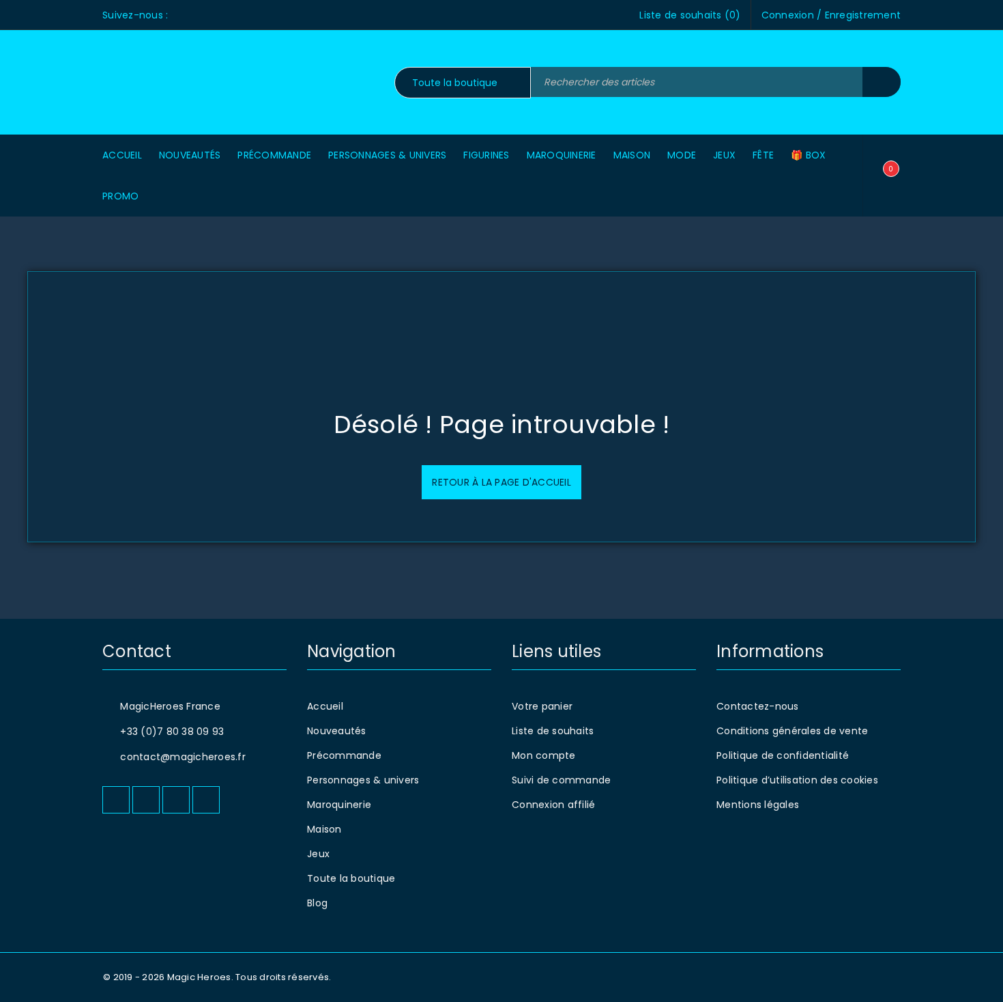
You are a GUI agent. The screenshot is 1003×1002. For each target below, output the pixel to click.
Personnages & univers (363, 780)
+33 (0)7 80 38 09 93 (172, 731)
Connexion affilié (553, 804)
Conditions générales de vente (792, 731)
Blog (317, 903)
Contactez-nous (757, 706)
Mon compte (544, 755)
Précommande (344, 755)
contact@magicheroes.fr (183, 757)
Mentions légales (757, 804)
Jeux (318, 854)
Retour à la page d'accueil (501, 482)
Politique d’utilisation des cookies (797, 780)
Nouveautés (336, 731)
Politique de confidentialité (782, 755)
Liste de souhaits (553, 731)
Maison (324, 829)
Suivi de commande (561, 780)
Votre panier (542, 706)
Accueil (325, 706)
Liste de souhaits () (689, 15)
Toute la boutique (351, 878)
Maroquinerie (339, 804)
